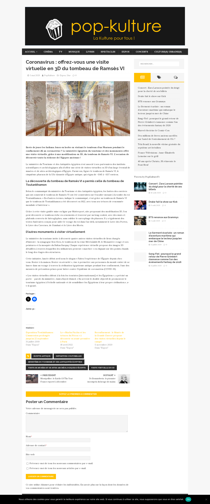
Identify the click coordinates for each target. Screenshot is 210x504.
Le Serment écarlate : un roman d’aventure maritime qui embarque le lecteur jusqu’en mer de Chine (156, 110)
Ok (188, 499)
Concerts (142, 51)
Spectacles (108, 51)
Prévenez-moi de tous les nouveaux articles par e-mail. (58, 468)
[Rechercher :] (159, 63)
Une (69, 75)
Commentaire (33, 413)
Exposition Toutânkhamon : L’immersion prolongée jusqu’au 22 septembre (40, 335)
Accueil (30, 51)
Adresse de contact (36, 445)
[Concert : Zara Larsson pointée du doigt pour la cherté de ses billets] (140, 189)
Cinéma (48, 51)
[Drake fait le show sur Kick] (140, 208)
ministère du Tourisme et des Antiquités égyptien (55, 362)
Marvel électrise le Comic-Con (153, 130)
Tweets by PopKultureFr (147, 176)
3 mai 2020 (35, 75)
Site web (30, 454)
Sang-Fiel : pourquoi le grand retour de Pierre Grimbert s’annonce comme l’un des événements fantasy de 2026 (158, 122)
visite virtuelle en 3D (103, 367)
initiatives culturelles (69, 356)
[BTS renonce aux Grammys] (140, 223)
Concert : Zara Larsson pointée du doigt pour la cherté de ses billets (166, 186)
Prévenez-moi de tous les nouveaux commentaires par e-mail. (61, 463)
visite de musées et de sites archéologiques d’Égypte (57, 367)
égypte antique (42, 356)
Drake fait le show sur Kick (152, 96)
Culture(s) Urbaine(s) (168, 51)
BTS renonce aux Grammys (151, 101)
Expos (125, 51)
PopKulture (49, 75)
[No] (206, 499)
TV (60, 51)
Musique (74, 51)
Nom (28, 436)
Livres (90, 51)
